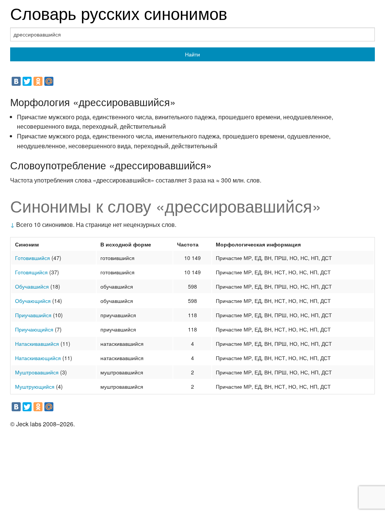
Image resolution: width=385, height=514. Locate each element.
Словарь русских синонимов (118, 12)
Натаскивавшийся (37, 343)
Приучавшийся (33, 315)
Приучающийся (34, 329)
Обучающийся (33, 300)
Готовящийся (31, 272)
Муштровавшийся (37, 372)
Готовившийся (32, 258)
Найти (192, 54)
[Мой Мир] (48, 81)
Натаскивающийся (38, 358)
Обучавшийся (32, 286)
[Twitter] (27, 81)
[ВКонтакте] (16, 81)
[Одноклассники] (37, 81)
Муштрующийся (35, 386)
